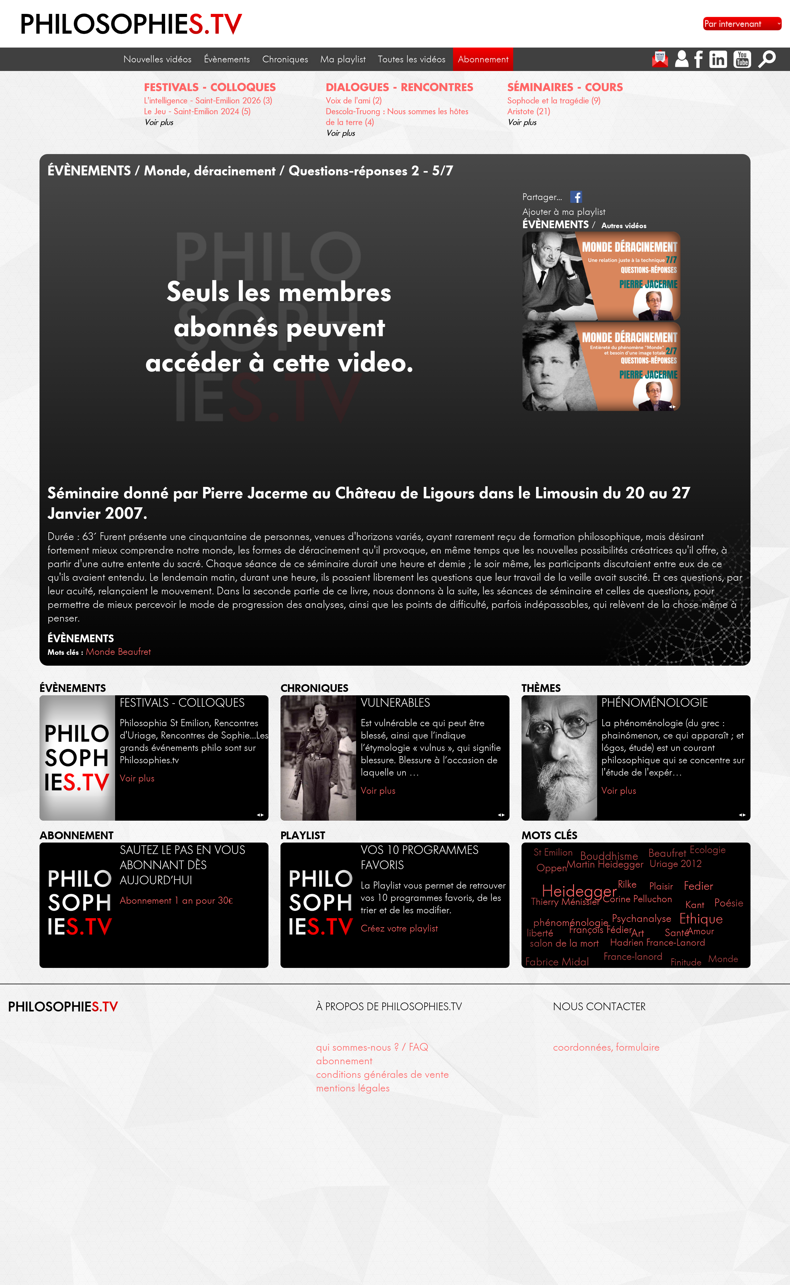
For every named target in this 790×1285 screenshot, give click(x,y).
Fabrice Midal (557, 961)
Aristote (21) (528, 111)
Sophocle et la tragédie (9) (554, 100)
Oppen (552, 868)
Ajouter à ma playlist (563, 211)
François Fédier (600, 929)
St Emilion (553, 852)
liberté (540, 933)
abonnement (344, 1060)
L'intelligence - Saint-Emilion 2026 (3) (208, 100)
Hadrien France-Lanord (657, 942)
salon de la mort (564, 943)
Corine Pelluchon (637, 899)
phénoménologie (570, 922)
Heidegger (579, 891)
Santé (677, 933)
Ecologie (708, 849)
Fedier (698, 886)
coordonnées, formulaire (606, 1047)
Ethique (701, 918)
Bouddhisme (609, 856)
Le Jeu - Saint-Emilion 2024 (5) (197, 111)
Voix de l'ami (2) (354, 100)
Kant (695, 904)
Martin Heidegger (605, 864)
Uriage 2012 (676, 863)
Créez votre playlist (399, 928)
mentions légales (353, 1088)
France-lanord (633, 956)
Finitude (686, 962)
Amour (700, 931)
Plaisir (661, 886)
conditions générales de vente (382, 1074)
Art (637, 933)
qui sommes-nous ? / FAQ (372, 1047)
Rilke (627, 884)
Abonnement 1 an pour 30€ (176, 900)
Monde (100, 651)
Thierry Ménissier (565, 901)
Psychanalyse (641, 918)
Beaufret (134, 651)
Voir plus (158, 122)
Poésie (728, 902)
